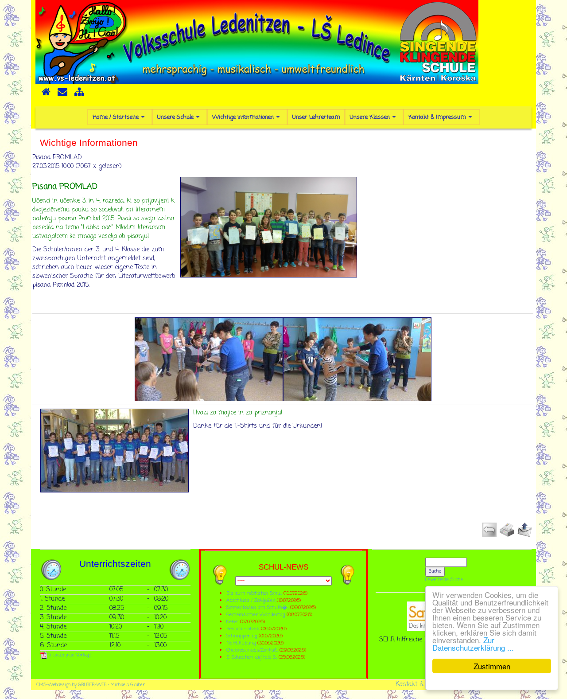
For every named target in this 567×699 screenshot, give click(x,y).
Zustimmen (492, 666)
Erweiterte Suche (444, 579)
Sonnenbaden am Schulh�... (257, 607)
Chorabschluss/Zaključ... (252, 650)
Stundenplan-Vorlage (69, 655)
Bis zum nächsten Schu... (254, 593)
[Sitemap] (79, 95)
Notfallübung (241, 643)
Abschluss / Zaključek (250, 600)
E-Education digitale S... (251, 657)
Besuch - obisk (242, 629)
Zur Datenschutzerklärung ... (473, 643)
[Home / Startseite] (46, 95)
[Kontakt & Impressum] (62, 95)
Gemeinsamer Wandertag (256, 614)
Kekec (233, 621)
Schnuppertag (241, 636)
